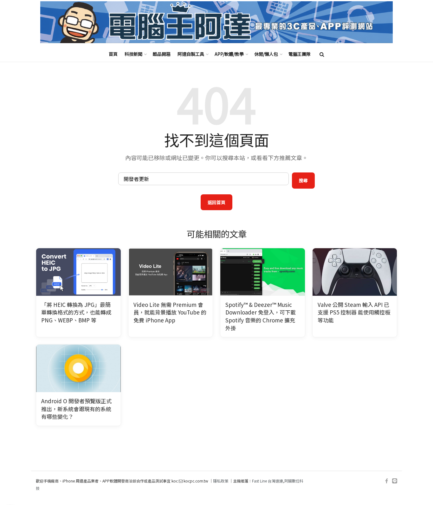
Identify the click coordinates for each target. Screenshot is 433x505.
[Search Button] (322, 54)
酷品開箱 (162, 54)
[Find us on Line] (394, 481)
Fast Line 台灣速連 (267, 480)
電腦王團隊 (299, 54)
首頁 (113, 54)
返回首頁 (216, 202)
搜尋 (303, 180)
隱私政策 (220, 480)
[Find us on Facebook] (386, 481)
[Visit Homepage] (216, 22)
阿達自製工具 (191, 54)
